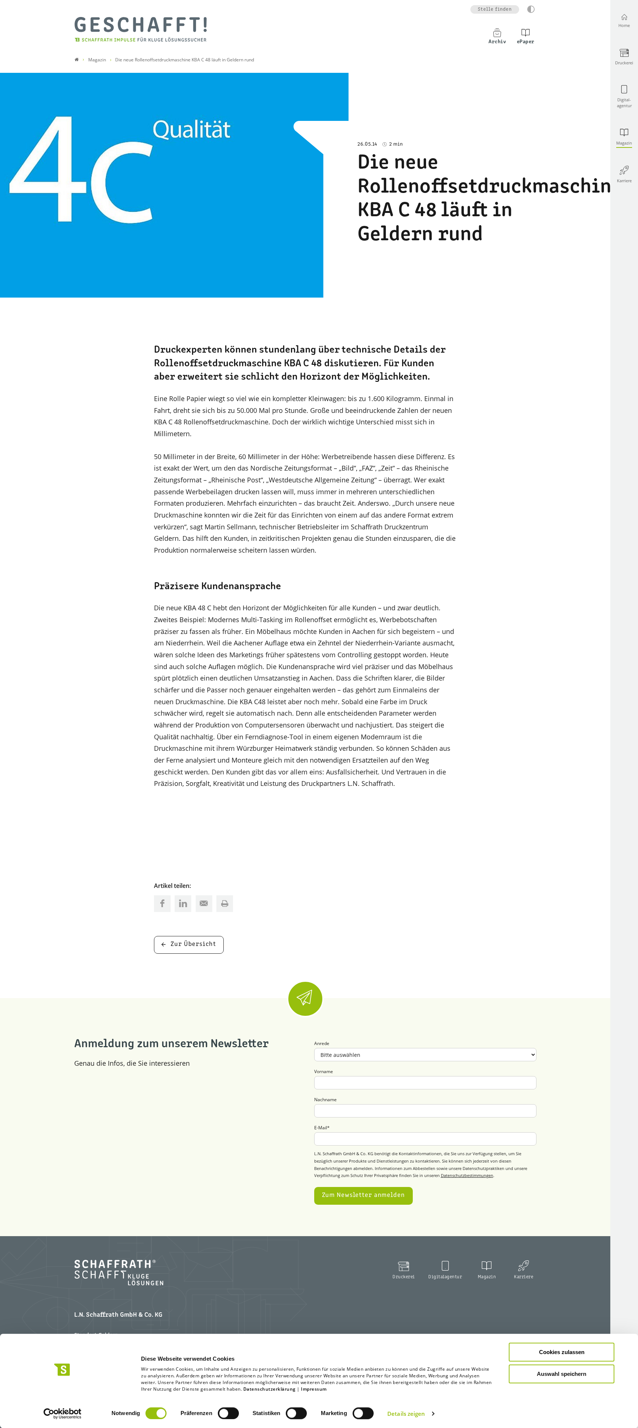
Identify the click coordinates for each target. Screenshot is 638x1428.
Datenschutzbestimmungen (467, 1175)
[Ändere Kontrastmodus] (531, 9)
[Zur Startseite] (140, 29)
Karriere (523, 1277)
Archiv (497, 41)
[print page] (224, 903)
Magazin (487, 1277)
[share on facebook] (162, 903)
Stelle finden (495, 9)
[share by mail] (204, 903)
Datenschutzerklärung (269, 1389)
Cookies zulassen (561, 1352)
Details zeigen (406, 1413)
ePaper (526, 41)
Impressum (314, 1389)
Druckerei (403, 1277)
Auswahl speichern (561, 1374)
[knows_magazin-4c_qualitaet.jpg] (174, 185)
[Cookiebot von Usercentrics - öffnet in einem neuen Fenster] (62, 1413)
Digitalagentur (445, 1277)
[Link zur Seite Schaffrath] (76, 59)
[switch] (228, 1413)
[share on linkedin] (183, 903)
